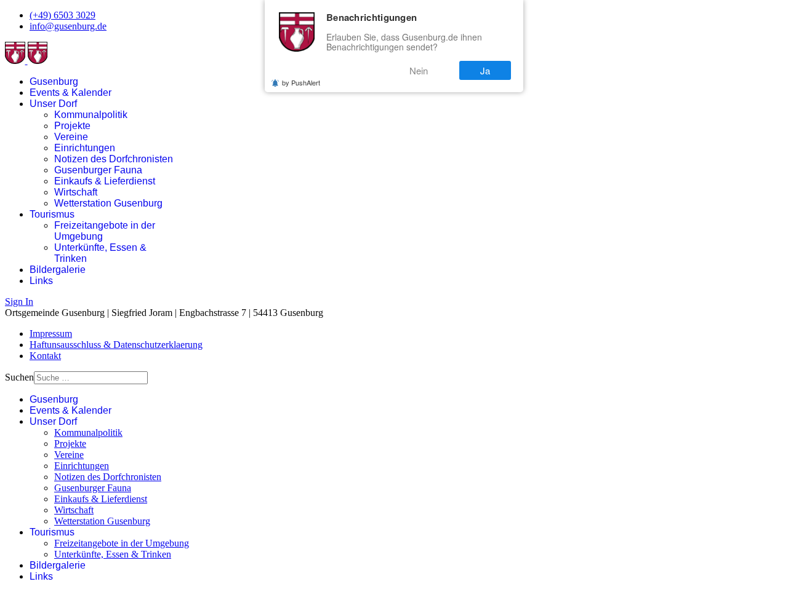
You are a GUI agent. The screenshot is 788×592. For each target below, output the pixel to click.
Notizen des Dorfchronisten (113, 159)
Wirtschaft (75, 192)
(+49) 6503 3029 (62, 15)
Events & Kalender (70, 92)
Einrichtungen (84, 148)
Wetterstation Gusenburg (108, 203)
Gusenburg (54, 81)
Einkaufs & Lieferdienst (104, 181)
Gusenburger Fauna (98, 170)
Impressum (51, 333)
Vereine (71, 137)
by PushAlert (301, 82)
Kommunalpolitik (90, 114)
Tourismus (52, 214)
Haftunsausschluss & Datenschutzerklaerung (116, 344)
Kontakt (45, 355)
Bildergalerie (58, 269)
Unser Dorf (53, 103)
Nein (418, 70)
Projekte (72, 125)
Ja (485, 70)
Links (41, 280)
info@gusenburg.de (68, 26)
